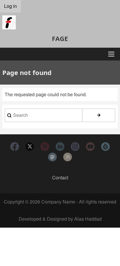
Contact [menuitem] (60, 177)
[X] (29, 146)
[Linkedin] (60, 146)
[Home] (60, 22)
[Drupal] (105, 146)
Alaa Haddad (88, 218)
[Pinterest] (44, 146)
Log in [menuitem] (10, 6)
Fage (60, 38)
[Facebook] (14, 146)
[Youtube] (90, 146)
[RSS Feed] (67, 157)
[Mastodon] (52, 157)
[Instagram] (75, 146)
